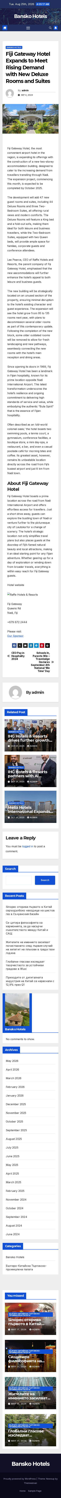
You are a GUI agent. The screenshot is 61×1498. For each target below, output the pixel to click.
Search (10, 869)
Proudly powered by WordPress (20, 1478)
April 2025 (12, 1173)
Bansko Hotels (30, 16)
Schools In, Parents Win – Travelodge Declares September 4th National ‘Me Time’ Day (40, 662)
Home (23, 1490)
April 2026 (12, 1069)
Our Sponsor (15, 635)
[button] (50, 27)
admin (25, 90)
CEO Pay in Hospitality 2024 (18, 656)
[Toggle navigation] (28, 28)
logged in (27, 846)
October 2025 (14, 1121)
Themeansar (30, 1483)
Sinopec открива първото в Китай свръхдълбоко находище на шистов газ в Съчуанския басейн (30, 910)
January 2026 (15, 1095)
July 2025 (12, 1147)
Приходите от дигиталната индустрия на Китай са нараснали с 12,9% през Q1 (30, 981)
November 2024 (16, 1199)
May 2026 (12, 1061)
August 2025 (14, 1139)
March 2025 (13, 1182)
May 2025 (12, 1165)
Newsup (50, 1478)
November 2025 (16, 1113)
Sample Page (34, 1490)
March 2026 (13, 1078)
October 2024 (14, 1208)
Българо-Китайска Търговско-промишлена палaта (26, 1267)
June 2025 (12, 1156)
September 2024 (16, 1217)
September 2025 (16, 1130)
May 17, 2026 (19, 1329)
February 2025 (15, 1191)
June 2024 (13, 1234)
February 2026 (15, 1087)
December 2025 (16, 1104)
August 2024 (14, 1225)
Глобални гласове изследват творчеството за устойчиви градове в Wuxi (25, 965)
